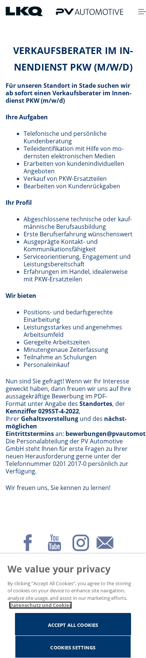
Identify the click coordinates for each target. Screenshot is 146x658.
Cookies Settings (72, 647)
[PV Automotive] (89, 11)
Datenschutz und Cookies (40, 605)
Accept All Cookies (73, 625)
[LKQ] (25, 11)
